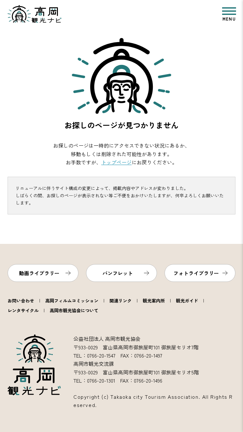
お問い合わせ (21, 300)
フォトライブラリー (196, 273)
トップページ (116, 162)
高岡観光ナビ (34, 14)
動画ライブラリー (39, 273)
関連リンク (120, 300)
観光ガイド (187, 300)
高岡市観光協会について (74, 310)
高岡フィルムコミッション (71, 300)
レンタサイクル (23, 310)
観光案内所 (154, 300)
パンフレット (118, 273)
